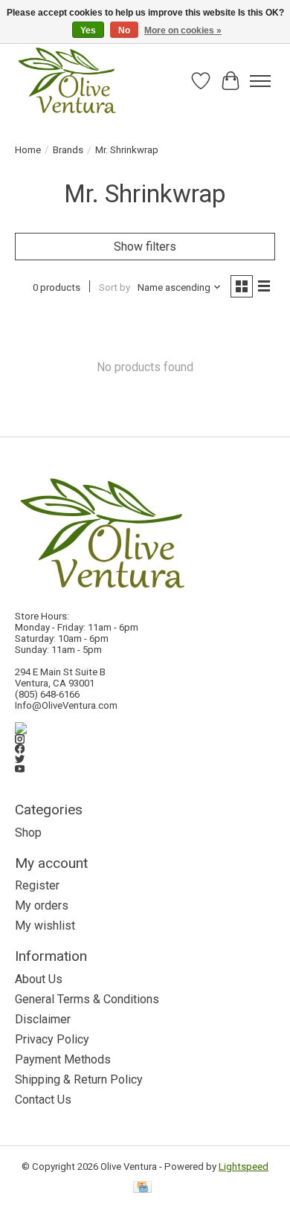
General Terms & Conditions (87, 999)
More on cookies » (183, 30)
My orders (41, 905)
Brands (68, 149)
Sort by (114, 287)
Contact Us (43, 1099)
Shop (28, 833)
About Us (38, 979)
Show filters (145, 246)
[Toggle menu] (260, 81)
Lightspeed (243, 1166)
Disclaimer (43, 1019)
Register (37, 885)
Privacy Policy (52, 1039)
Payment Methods (63, 1059)
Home (28, 149)
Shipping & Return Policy (79, 1079)
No (124, 30)
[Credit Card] (142, 1188)
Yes (88, 30)
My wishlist (45, 925)
